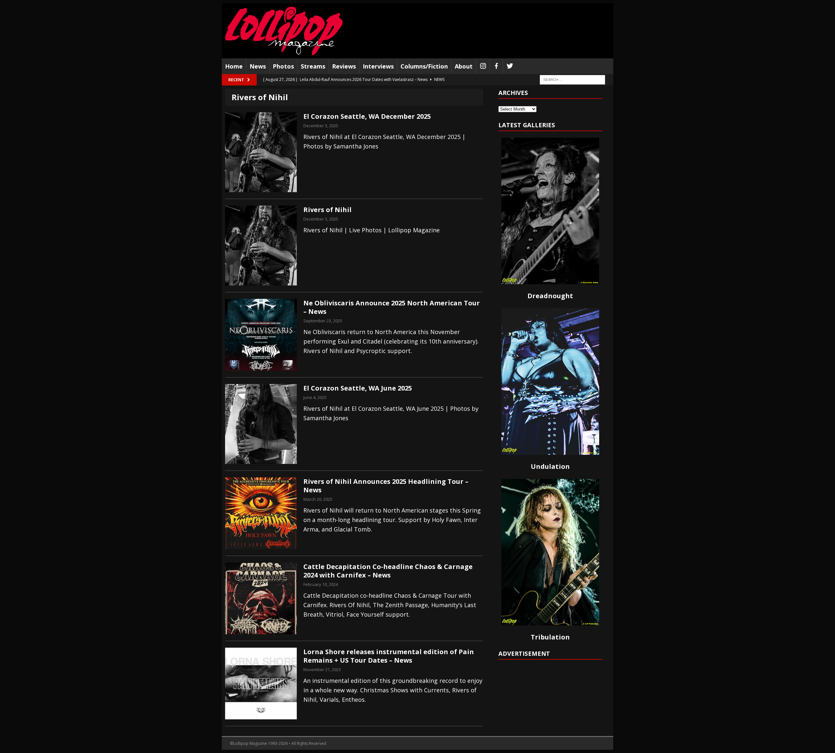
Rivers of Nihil (327, 209)
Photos (283, 66)
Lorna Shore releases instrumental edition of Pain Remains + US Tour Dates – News (388, 656)
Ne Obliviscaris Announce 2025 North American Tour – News (391, 307)
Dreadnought (550, 295)
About (464, 66)
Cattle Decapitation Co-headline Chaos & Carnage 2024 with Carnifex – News (388, 570)
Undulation (550, 466)
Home (234, 66)
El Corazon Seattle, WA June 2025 (357, 388)
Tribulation (550, 637)
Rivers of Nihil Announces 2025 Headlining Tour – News (385, 485)
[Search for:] (572, 79)
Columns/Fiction (424, 66)
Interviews (378, 66)
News (258, 66)
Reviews (344, 66)
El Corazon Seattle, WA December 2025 (367, 116)
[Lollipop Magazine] (284, 30)
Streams (313, 66)
